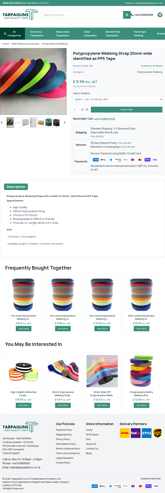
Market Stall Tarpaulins (113, 33)
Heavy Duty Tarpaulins (63, 33)
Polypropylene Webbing (55, 43)
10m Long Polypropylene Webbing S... (102, 317)
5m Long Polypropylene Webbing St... (62, 317)
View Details (23, 328)
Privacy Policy (63, 439)
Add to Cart (126, 109)
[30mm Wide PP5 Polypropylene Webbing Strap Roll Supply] (102, 371)
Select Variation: (82, 93)
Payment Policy (64, 429)
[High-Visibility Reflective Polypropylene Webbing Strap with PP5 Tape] (23, 371)
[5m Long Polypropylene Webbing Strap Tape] (62, 295)
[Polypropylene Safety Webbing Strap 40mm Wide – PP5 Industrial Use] (141, 371)
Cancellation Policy (66, 443)
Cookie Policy (63, 462)
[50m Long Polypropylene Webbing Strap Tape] (141, 295)
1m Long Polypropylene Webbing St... (23, 317)
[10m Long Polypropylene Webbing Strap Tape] (102, 295)
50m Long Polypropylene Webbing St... (141, 317)
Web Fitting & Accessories (25, 43)
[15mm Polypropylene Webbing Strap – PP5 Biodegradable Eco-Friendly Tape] (62, 371)
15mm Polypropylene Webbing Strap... (63, 393)
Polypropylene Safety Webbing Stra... (141, 393)
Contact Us (92, 448)
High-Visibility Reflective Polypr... (24, 393)
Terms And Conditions (68, 453)
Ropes (161, 33)
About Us (91, 443)
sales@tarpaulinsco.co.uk (25, 467)
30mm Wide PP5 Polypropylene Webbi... (102, 393)
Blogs (89, 453)
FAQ (88, 439)
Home (6, 43)
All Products (92, 434)
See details (97, 136)
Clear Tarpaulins (90, 33)
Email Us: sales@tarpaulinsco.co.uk (143, 3)
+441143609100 (143, 15)
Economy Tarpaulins (36, 33)
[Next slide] (64, 122)
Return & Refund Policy (68, 448)
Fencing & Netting (140, 33)
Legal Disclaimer (64, 457)
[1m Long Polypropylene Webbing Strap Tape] (23, 295)
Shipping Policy (64, 434)
